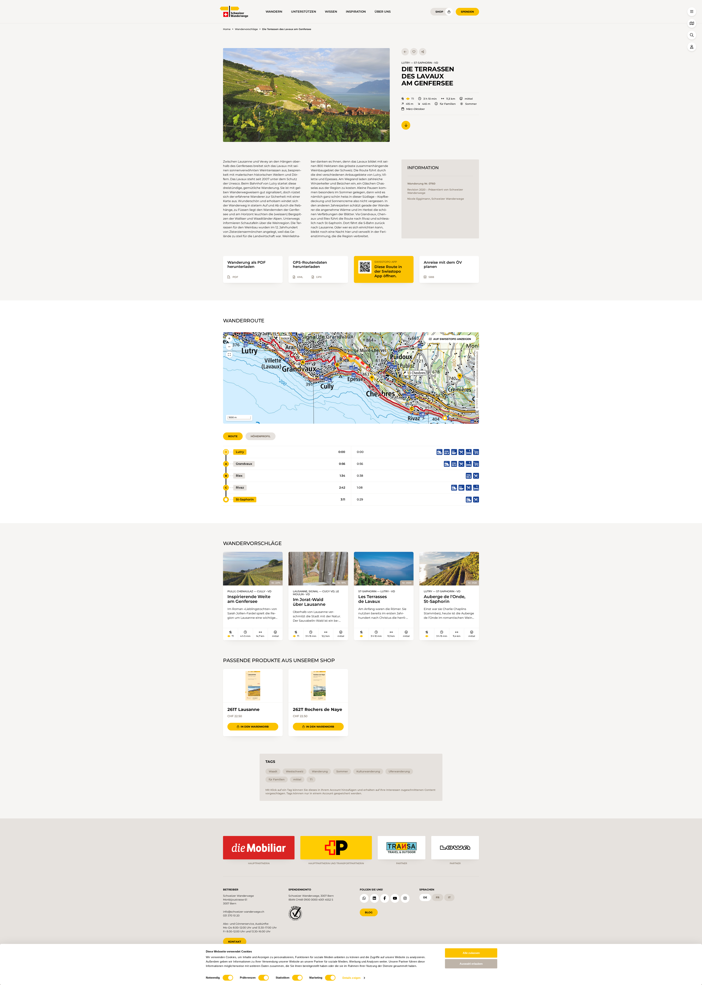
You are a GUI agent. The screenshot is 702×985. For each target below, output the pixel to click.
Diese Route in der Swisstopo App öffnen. (388, 271)
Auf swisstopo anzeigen (452, 339)
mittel (469, 98)
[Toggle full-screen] (229, 354)
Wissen (331, 11)
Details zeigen (351, 977)
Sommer (471, 103)
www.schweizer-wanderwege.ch (477, 368)
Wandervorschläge (246, 29)
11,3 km (450, 98)
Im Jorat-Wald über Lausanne (309, 602)
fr (437, 897)
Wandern (274, 11)
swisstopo (477, 392)
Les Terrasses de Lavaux (372, 599)
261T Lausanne (243, 709)
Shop (439, 11)
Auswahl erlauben (471, 963)
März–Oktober (415, 109)
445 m (426, 103)
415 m (409, 103)
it (449, 897)
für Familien (448, 103)
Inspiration (356, 11)
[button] (306, 95)
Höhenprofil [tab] (260, 436)
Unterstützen (303, 11)
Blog (369, 912)
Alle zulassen (471, 952)
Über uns (383, 11)
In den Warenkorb (255, 726)
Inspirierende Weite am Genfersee (248, 599)
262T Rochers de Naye (317, 709)
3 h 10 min (430, 98)
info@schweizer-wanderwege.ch (243, 911)
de (425, 897)
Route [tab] (232, 436)
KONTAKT (234, 941)
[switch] (263, 978)
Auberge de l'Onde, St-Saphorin (444, 599)
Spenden (467, 11)
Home (227, 29)
